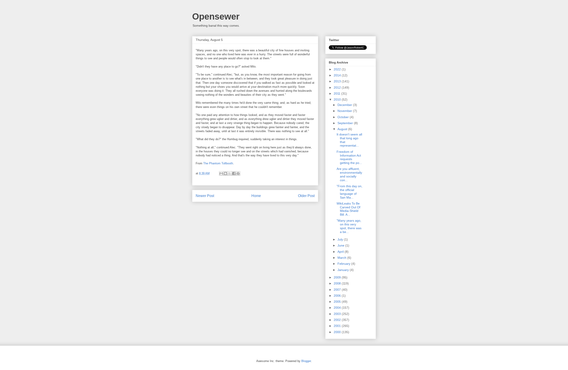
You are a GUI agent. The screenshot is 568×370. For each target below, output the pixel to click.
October (343, 117)
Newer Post (205, 196)
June (341, 245)
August (342, 129)
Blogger (306, 361)
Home (256, 196)
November (345, 111)
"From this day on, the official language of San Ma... (349, 191)
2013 (338, 81)
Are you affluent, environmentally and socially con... (349, 174)
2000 (338, 332)
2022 (338, 69)
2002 (338, 320)
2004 (338, 307)
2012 (338, 87)
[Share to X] (229, 173)
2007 (338, 289)
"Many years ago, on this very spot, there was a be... (349, 226)
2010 (338, 99)
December (345, 105)
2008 (338, 283)
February (344, 263)
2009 (338, 277)
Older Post (306, 196)
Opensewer (216, 16)
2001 (338, 326)
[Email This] (221, 173)
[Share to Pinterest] (238, 173)
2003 (338, 314)
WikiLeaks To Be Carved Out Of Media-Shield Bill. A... (348, 209)
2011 (337, 93)
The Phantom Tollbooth (218, 163)
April (341, 251)
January (343, 270)
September (345, 123)
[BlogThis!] (225, 173)
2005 (338, 301)
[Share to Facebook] (234, 173)
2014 (338, 75)
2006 (338, 295)
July (340, 239)
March (342, 257)
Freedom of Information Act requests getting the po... (349, 157)
